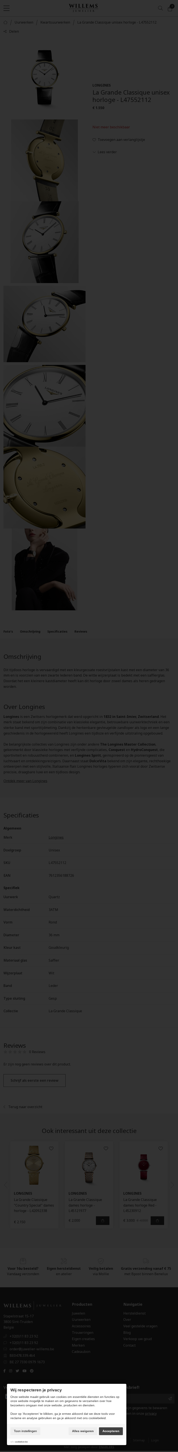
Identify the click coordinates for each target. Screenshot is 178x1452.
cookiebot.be (21, 1442)
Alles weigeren (83, 1431)
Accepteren (110, 1431)
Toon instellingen (25, 1431)
